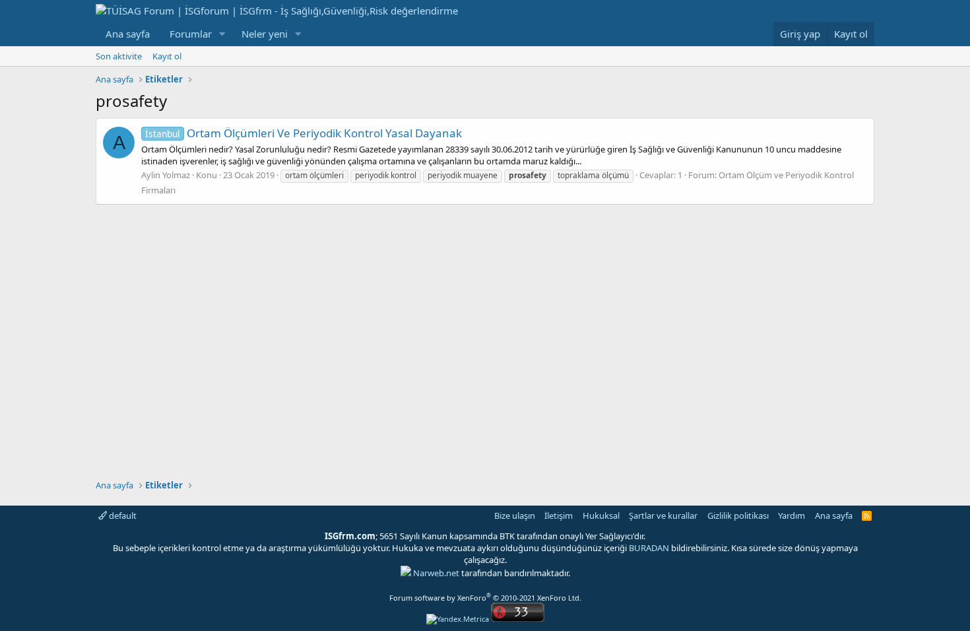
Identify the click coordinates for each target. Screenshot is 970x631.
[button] (222, 34)
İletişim (558, 515)
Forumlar (191, 33)
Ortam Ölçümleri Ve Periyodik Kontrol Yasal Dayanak (303, 133)
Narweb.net (436, 573)
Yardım (791, 515)
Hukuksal (601, 515)
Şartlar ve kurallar (663, 515)
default (122, 515)
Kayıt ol (166, 56)
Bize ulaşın (514, 515)
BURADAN (649, 548)
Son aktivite (119, 56)
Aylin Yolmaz (165, 175)
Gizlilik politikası (738, 515)
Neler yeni (265, 33)
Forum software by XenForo (485, 598)
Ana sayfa (128, 33)
